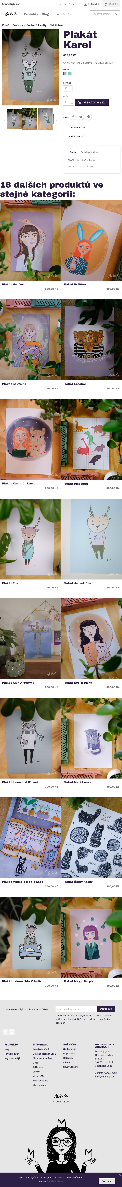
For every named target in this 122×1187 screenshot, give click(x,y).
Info (56, 14)
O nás (66, 14)
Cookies (36, 1071)
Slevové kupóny (70, 1066)
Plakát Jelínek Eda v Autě (21, 981)
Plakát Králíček (75, 284)
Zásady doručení (41, 1049)
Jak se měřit (38, 1076)
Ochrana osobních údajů (44, 1053)
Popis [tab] (73, 151)
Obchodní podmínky (42, 1058)
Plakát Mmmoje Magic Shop (22, 882)
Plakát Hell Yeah (14, 284)
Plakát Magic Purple (78, 981)
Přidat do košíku (91, 103)
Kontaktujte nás (11, 4)
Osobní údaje (69, 1049)
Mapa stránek (39, 1085)
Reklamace (38, 1067)
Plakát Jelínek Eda (77, 583)
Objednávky (69, 1053)
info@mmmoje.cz (104, 1076)
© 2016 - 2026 (61, 1101)
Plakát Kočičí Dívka (78, 682)
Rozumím (107, 1181)
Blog (45, 14)
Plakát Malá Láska (77, 782)
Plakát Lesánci (75, 384)
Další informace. (55, 1180)
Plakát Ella (10, 583)
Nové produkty (11, 1053)
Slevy (6, 1049)
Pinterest (89, 117)
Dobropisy (68, 1058)
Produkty (31, 14)
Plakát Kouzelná (14, 384)
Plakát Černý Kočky (78, 882)
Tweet (81, 117)
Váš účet (70, 1044)
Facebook (5, 1032)
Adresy (66, 1062)
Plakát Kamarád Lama (19, 483)
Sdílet (73, 117)
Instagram (12, 1032)
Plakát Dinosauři (76, 483)
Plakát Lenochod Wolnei (20, 782)
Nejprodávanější (12, 1058)
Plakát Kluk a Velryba (18, 682)
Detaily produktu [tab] (89, 151)
